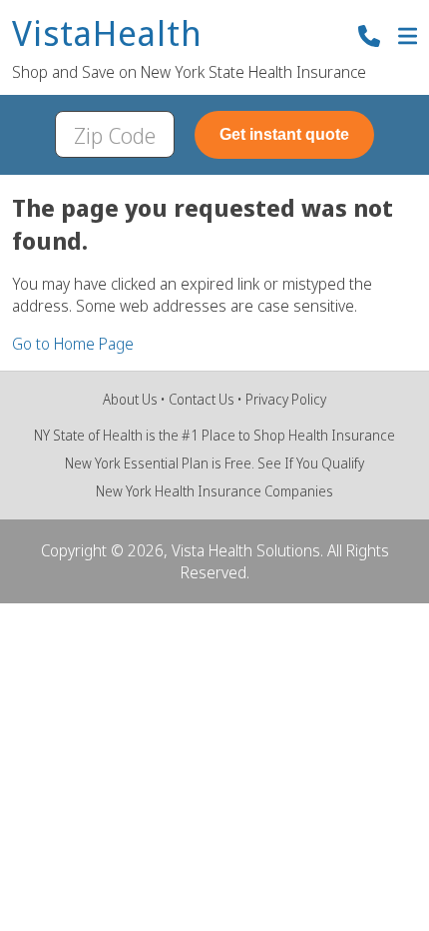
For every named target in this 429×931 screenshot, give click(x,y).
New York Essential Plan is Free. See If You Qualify (214, 463)
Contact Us (201, 399)
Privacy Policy (285, 399)
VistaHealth (107, 34)
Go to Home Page (73, 344)
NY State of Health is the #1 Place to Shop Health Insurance (214, 435)
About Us (130, 399)
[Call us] (369, 38)
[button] (407, 38)
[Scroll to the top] (43, 887)
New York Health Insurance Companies (214, 490)
